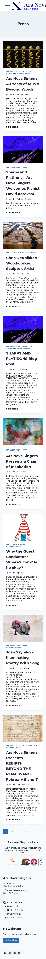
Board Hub (13, 906)
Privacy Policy (14, 914)
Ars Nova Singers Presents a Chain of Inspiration (22, 461)
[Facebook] (5, 953)
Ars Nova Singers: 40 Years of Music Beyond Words (22, 83)
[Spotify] (19, 953)
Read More (13, 127)
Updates (33, 253)
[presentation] (23, 54)
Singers (32, 746)
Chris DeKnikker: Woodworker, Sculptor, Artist (21, 263)
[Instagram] (10, 953)
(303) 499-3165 (10, 893)
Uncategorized (22, 73)
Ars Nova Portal (15, 917)
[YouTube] (15, 953)
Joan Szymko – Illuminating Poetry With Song (23, 657)
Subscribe (11, 940)
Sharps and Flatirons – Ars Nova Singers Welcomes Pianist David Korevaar (23, 183)
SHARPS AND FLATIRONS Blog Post (21, 358)
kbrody (12, 94)
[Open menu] (7, 5)
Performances (13, 72)
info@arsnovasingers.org (15, 890)
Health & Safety (15, 910)
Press (24, 72)
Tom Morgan (19, 544)
